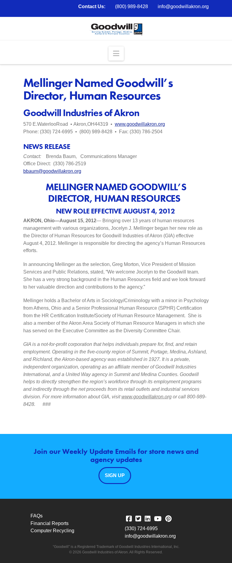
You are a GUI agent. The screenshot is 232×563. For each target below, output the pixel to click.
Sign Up (115, 475)
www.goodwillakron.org (140, 124)
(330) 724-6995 (141, 528)
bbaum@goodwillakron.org (52, 171)
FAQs (37, 515)
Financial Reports (50, 523)
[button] (116, 53)
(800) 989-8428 (131, 6)
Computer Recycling (52, 530)
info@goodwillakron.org (183, 6)
